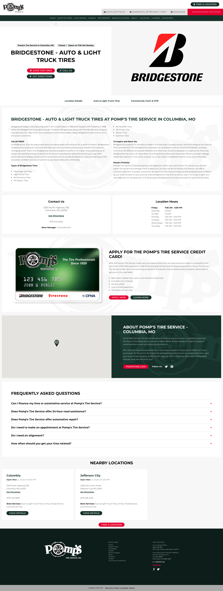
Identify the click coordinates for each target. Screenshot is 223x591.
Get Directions (39, 76)
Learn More (141, 297)
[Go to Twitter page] (158, 570)
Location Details (73, 101)
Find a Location (111, 524)
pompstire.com (136, 366)
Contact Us (160, 562)
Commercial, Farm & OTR (144, 101)
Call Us (67, 70)
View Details (17, 513)
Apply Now (119, 297)
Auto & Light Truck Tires (106, 101)
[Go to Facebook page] (154, 570)
